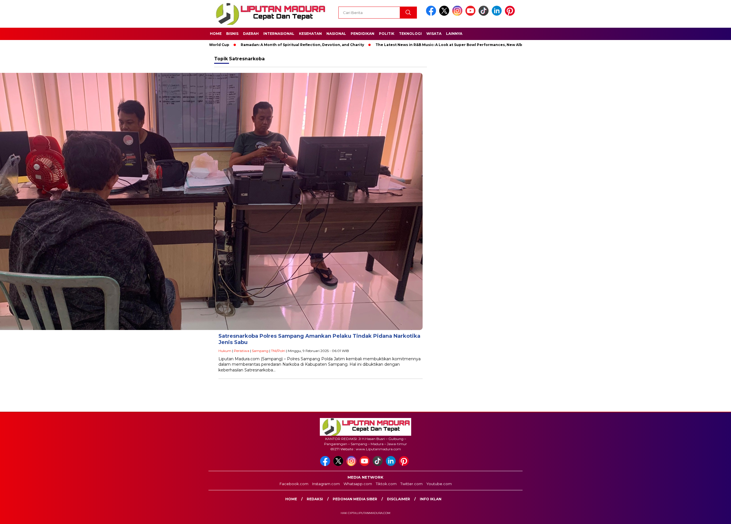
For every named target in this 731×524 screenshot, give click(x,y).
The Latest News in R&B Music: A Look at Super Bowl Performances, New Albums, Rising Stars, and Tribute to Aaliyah (452, 45)
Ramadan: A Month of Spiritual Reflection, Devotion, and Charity (266, 45)
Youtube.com (439, 483)
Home (216, 33)
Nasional (336, 33)
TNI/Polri (278, 351)
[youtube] (471, 14)
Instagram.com (326, 483)
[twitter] (445, 14)
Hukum (224, 351)
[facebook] (432, 14)
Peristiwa (241, 351)
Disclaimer (398, 499)
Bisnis (232, 33)
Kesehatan (310, 33)
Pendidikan (362, 33)
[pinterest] (511, 14)
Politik (386, 33)
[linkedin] (498, 14)
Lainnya (454, 33)
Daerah (251, 33)
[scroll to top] (704, 515)
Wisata (433, 33)
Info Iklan (430, 499)
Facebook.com (294, 483)
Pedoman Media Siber (355, 499)
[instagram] (458, 14)
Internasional (278, 33)
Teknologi (410, 33)
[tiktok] (485, 14)
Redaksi (315, 499)
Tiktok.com (386, 483)
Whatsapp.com (358, 483)
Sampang (260, 351)
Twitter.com (411, 483)
